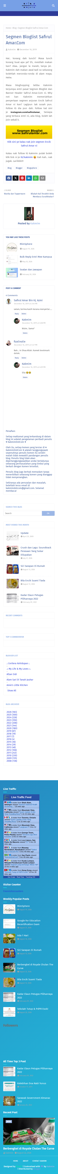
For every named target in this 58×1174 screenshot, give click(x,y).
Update (25, 533)
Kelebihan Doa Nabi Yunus (31, 1083)
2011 (12, 752)
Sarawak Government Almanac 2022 (33, 1099)
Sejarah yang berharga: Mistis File (24, 865)
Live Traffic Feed (21, 797)
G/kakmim (27, 157)
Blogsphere (32, 168)
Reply (17, 314)
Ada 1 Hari (22, 935)
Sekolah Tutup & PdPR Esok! (16, 872)
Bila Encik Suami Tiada (33, 580)
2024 (12, 717)
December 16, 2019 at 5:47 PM (25, 345)
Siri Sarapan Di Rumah (33, 566)
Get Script (11, 877)
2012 (12, 750)
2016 (11, 739)
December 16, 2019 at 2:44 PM (25, 304)
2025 (12, 714)
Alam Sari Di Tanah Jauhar (20, 679)
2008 (12, 761)
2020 (12, 728)
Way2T (19, 1166)
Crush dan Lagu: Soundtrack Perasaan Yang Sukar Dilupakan (36, 551)
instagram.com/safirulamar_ (26, 112)
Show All (11, 690)
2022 (12, 723)
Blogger (19, 168)
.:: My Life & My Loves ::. (19, 668)
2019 (11, 731)
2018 (11, 733)
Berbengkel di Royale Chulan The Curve (35, 966)
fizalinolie (19, 341)
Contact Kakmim (39, 1161)
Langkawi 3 (24, 827)
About (25, 1161)
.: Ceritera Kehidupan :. (18, 663)
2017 (10, 736)
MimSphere (26, 244)
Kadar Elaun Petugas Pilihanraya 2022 (32, 597)
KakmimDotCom (11, 857)
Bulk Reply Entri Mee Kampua (36, 256)
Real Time (20, 877)
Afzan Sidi (12, 674)
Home (8, 28)
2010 (12, 755)
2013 (11, 747)
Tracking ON (30, 877)
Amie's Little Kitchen (17, 685)
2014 (11, 744)
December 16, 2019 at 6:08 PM (34, 323)
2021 (12, 725)
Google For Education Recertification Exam (28, 922)
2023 (12, 720)
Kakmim (12, 49)
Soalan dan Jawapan (31, 269)
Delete (24, 314)
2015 (11, 742)
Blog (14, 28)
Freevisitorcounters (13, 891)
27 (27, 842)
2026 (12, 712)
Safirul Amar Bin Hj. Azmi (28, 300)
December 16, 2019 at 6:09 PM (34, 367)
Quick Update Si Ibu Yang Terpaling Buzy (19, 813)
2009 (12, 758)
